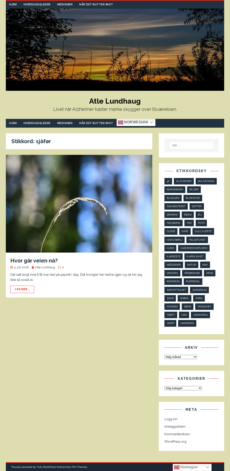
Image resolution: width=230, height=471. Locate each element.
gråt (184, 231)
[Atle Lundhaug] (115, 88)
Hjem (13, 4)
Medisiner (65, 4)
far (189, 222)
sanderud (199, 289)
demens (172, 214)
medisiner (174, 264)
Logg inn (170, 419)
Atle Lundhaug (45, 267)
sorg (199, 298)
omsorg (172, 273)
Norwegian (135, 122)
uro (184, 314)
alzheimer (184, 181)
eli (200, 214)
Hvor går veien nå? (34, 260)
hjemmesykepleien (193, 248)
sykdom (172, 306)
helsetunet (197, 239)
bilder (194, 189)
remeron (173, 281)
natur (191, 264)
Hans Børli (174, 239)
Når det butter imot (96, 4)
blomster (193, 198)
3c (168, 181)
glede (171, 231)
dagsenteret (176, 206)
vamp (170, 323)
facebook (173, 222)
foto (201, 222)
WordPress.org (175, 441)
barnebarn (175, 189)
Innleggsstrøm (175, 426)
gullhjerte (203, 231)
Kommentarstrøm (177, 434)
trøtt (171, 314)
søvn (187, 306)
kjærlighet (195, 256)
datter (197, 206)
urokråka (200, 314)
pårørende (192, 273)
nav (205, 264)
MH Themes (79, 467)
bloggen (173, 198)
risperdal (193, 281)
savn (170, 298)
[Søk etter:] (191, 145)
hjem (170, 248)
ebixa (188, 214)
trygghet (204, 306)
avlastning (206, 181)
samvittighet (176, 289)
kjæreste (173, 256)
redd (209, 273)
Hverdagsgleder (37, 4)
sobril (184, 298)
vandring (187, 323)
